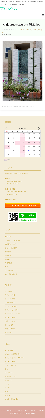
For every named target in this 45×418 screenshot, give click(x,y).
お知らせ (8, 237)
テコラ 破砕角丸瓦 (11, 399)
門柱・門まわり (10, 302)
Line (22, 5)
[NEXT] (38, 128)
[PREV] (6, 128)
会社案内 (8, 252)
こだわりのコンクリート (12, 240)
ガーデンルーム (10, 373)
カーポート (8, 388)
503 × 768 (24, 30)
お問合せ (39, 1)
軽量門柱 (8, 395)
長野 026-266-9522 (9, 1)
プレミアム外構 (10, 299)
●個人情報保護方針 (11, 274)
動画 (6, 267)
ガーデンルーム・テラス (12, 314)
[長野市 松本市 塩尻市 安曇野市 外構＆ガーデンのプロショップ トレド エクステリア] (12, 10)
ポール (7, 384)
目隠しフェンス (10, 321)
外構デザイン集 (10, 329)
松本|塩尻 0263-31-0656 (25, 1)
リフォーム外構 (10, 295)
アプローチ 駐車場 (10, 306)
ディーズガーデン (10, 317)
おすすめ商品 (9, 350)
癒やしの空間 (9, 325)
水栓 (6, 391)
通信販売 (8, 255)
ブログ (4, 5)
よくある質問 (9, 270)
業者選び (8, 259)
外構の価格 (8, 263)
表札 (6, 369)
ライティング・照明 (11, 310)
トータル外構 (9, 291)
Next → (11, 34)
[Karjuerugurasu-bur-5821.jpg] (22, 101)
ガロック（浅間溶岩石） (12, 354)
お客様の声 (8, 332)
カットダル (8, 380)
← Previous (4, 34)
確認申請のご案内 (10, 244)
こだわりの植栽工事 (11, 248)
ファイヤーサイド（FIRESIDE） (15, 358)
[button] (43, 15)
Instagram (14, 5)
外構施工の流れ (10, 199)
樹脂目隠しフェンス (11, 376)
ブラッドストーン (10, 365)
